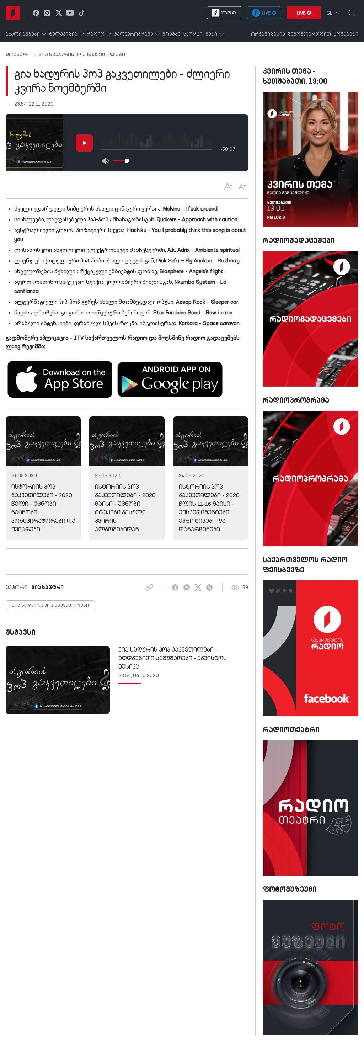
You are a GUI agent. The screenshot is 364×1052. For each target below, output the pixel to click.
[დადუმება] (104, 160)
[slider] (127, 161)
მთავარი (18, 54)
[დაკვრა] (84, 143)
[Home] (13, 13)
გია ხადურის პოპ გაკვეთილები (81, 54)
